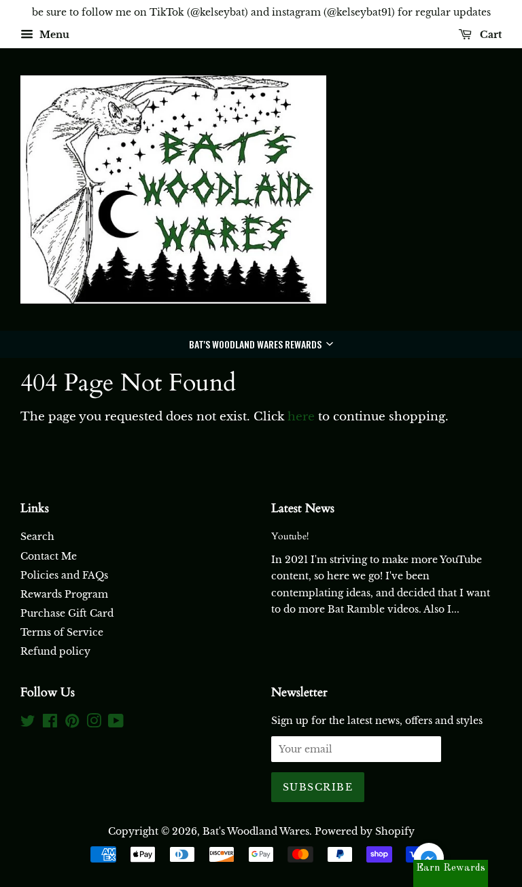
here (301, 417)
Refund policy (55, 651)
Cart (489, 35)
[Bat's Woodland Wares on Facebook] (50, 723)
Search (37, 536)
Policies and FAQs (64, 575)
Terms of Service (61, 632)
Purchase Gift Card (67, 613)
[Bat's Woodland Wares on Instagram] (93, 723)
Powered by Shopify (365, 831)
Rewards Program (64, 594)
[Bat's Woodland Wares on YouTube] (116, 723)
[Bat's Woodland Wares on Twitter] (27, 723)
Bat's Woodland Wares (256, 831)
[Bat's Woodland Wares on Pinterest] (72, 723)
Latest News (302, 508)
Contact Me (48, 556)
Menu (53, 35)
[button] (261, 344)
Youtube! (290, 536)
